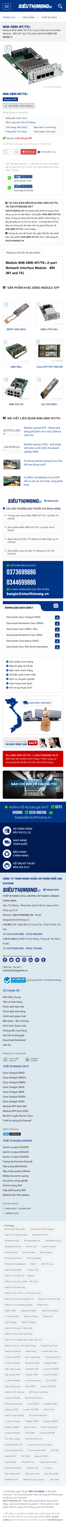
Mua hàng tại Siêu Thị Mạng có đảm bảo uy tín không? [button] (32, 541)
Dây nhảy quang (13, 1369)
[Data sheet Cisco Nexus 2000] (57, 641)
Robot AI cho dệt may (15, 1287)
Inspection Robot (29, 1310)
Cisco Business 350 (37, 1450)
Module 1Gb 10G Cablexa (16, 1195)
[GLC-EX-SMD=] (49, 388)
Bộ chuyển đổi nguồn (15, 1229)
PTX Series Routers (14, 1403)
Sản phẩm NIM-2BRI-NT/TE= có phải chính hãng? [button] (30, 529)
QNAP (33, 1264)
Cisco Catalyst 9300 (14, 1101)
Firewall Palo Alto (49, 1351)
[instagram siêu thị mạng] (25, 960)
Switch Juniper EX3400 (16, 1152)
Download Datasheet (14, 1040)
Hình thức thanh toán (14, 1026)
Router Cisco (30, 1427)
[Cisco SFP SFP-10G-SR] (49, 350)
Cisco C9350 (33, 1403)
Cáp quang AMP (12, 1374)
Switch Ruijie (11, 1252)
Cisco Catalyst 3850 (13, 1092)
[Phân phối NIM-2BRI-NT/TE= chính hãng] (33, 501)
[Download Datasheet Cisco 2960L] (57, 624)
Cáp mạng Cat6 (32, 1473)
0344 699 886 (15, 934)
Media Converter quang (16, 1176)
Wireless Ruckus (53, 1240)
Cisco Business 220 (14, 1444)
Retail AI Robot (29, 1322)
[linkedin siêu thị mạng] (31, 960)
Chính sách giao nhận (14, 1016)
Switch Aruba (28, 1252)
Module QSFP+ (42, 1456)
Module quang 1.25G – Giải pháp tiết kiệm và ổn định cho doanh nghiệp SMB (42, 448)
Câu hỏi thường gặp (13, 1035)
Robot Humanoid (13, 1351)
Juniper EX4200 (12, 1432)
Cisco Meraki (10, 1462)
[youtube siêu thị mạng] (18, 960)
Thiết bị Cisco (49, 17)
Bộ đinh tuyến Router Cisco (18, 1116)
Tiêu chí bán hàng (12, 1002)
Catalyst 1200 (32, 1369)
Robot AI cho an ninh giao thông (20, 1345)
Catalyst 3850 (11, 1409)
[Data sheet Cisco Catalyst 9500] (57, 618)
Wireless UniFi (11, 1479)
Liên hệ (7, 1045)
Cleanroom (48, 1316)
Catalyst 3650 (50, 1403)
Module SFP (10, 1456)
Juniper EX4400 (12, 1398)
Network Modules (13, 1468)
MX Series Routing (34, 1398)
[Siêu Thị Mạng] (35, 6)
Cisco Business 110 (33, 1438)
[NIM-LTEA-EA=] (49, 313)
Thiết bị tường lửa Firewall (17, 1120)
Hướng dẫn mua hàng (15, 1030)
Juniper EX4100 (50, 1374)
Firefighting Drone (49, 1345)
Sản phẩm (28, 17)
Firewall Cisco (32, 1468)
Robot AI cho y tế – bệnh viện (19, 1328)
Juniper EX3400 (12, 1363)
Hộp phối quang (12, 1386)
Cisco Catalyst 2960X (14, 1077)
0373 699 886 (15, 948)
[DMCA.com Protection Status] (12, 1134)
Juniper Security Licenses (40, 1444)
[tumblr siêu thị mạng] (44, 960)
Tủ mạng (48, 1468)
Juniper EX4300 (47, 1432)
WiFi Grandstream (13, 1269)
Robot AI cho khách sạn (49, 1299)
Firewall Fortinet (52, 1357)
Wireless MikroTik (32, 1240)
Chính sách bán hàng (14, 1011)
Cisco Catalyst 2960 (14, 1073)
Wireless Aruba (12, 1240)
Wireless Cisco (27, 1462)
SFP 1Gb (54, 1450)
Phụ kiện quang (12, 1438)
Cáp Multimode (32, 1363)
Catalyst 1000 (50, 1363)
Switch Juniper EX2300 (16, 1147)
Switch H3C (31, 1246)
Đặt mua (29, 151)
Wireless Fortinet (40, 1234)
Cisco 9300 (30, 1386)
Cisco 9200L (51, 1380)
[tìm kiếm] (62, 6)
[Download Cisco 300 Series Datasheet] (57, 647)
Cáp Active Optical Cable (16, 1234)
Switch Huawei (49, 1246)
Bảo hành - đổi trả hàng (16, 1021)
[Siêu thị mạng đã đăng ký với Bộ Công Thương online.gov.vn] (14, 980)
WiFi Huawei (46, 1252)
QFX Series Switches (38, 1392)
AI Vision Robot (12, 1316)
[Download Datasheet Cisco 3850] (57, 635)
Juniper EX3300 (30, 1409)
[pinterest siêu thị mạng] (38, 960)
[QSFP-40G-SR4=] (16, 313)
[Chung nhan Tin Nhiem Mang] (43, 980)
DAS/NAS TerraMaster (15, 1264)
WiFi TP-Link (47, 1264)
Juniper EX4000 (51, 1369)
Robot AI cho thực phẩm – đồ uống (21, 1281)
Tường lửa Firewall (48, 1462)
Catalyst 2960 (31, 1421)
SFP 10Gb (25, 1456)
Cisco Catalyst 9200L (14, 1097)
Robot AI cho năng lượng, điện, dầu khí (23, 1339)
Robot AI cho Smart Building (18, 1333)
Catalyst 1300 (31, 1374)
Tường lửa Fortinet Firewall (17, 1161)
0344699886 (23, 186)
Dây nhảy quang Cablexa (16, 1171)
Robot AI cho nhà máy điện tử (19, 1299)
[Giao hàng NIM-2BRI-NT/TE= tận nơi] (33, 715)
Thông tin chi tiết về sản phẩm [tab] (23, 253)
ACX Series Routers (38, 1415)
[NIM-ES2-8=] (16, 388)
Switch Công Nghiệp (14, 1415)
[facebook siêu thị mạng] (6, 960)
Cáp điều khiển (51, 1473)
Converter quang (33, 1380)
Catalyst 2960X (50, 1421)
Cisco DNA (54, 1479)
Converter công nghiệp (15, 1181)
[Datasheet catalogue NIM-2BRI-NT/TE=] (33, 606)
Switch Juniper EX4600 (16, 1157)
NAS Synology (34, 1258)
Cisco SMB (30, 1432)
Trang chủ (9, 17)
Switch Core (48, 1409)
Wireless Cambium (13, 1258)
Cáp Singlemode (32, 1357)
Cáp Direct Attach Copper (42, 1229)
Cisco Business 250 (14, 1450)
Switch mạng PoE (12, 1185)
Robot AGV (42, 1304)
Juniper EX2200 (48, 1386)
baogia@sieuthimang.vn (28, 594)
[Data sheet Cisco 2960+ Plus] (57, 629)
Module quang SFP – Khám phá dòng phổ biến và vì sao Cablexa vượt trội (42, 431)
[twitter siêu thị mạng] (12, 960)
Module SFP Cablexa (14, 1392)
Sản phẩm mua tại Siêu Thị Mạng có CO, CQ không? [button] (30, 552)
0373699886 (23, 177)
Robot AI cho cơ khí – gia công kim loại (23, 1293)
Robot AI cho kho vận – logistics (19, 1275)
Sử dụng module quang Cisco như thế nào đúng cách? (43, 463)
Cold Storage (11, 1322)
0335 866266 (34, 934)
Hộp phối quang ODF (14, 1190)
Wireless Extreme (13, 1246)
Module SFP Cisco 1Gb (15, 1106)
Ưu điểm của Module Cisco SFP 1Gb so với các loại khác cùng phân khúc (43, 481)
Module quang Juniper (34, 1479)
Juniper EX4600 (12, 1380)
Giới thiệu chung (12, 997)
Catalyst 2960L (12, 1427)
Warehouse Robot (50, 1310)
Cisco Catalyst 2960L (14, 1082)
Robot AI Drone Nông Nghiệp (18, 1304)
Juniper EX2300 (12, 1357)
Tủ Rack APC (32, 1269)
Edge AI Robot (31, 1316)
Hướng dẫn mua (48, 151)
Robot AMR (10, 1310)
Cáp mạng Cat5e (12, 1473)
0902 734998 (34, 948)
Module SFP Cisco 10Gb (15, 1111)
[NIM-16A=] (16, 350)
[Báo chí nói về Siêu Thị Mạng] (33, 785)
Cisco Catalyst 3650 (13, 1087)
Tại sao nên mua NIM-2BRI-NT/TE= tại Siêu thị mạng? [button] (32, 517)
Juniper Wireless (12, 1421)
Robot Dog (31, 1351)
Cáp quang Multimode (15, 1166)
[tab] (33, 517)
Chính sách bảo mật (13, 1007)
